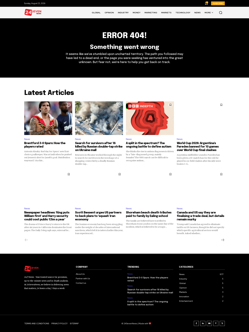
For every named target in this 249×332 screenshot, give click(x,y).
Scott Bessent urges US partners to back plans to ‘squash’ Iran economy (98, 216)
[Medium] (209, 323)
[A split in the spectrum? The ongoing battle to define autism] (150, 118)
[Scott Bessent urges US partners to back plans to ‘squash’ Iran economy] (99, 187)
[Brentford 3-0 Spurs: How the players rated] (48, 118)
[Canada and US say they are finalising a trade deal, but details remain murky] (201, 187)
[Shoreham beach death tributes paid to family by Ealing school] (150, 187)
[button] (220, 13)
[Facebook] (196, 323)
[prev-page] (26, 240)
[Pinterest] (215, 323)
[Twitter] (222, 323)
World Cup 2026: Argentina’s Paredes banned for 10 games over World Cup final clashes (198, 147)
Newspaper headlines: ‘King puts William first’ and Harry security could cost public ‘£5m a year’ (46, 216)
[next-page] (222, 240)
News (27, 139)
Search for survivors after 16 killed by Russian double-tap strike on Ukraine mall (98, 147)
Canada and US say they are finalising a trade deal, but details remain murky (200, 216)
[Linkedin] (202, 323)
